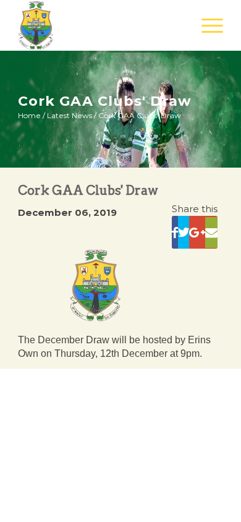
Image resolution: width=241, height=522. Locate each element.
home (29, 115)
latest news (69, 115)
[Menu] (206, 25)
